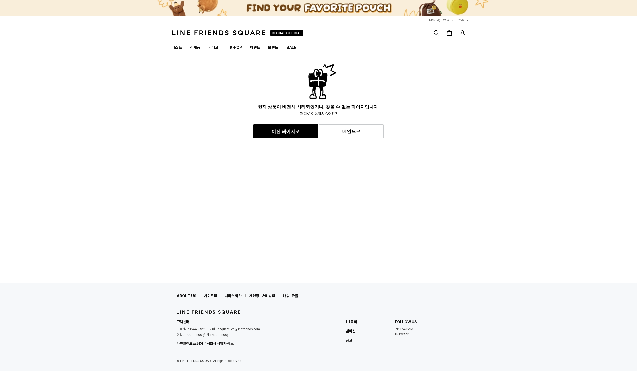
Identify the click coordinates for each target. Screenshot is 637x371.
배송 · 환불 (290, 296)
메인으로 (351, 131)
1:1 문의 (351, 322)
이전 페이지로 (286, 131)
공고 (349, 340)
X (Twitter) (402, 334)
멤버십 (350, 331)
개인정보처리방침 (262, 296)
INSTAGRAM (404, 329)
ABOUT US (186, 296)
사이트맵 (210, 296)
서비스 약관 (233, 296)
